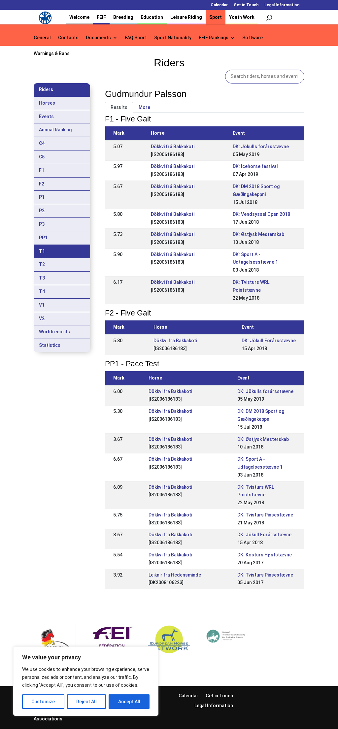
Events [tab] (46, 116)
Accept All (129, 701)
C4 (42, 143)
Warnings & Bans (52, 53)
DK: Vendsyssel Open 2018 (261, 214)
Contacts (68, 37)
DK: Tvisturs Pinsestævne (265, 514)
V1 (42, 305)
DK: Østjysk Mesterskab (258, 234)
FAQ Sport (136, 37)
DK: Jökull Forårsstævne (269, 340)
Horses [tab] (47, 103)
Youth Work (241, 17)
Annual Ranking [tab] (55, 129)
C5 (42, 156)
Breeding (123, 17)
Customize (43, 701)
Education (152, 17)
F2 (41, 183)
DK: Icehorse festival (255, 166)
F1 (41, 170)
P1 (42, 197)
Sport (215, 17)
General (42, 37)
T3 (42, 278)
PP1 (43, 237)
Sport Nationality (172, 37)
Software (252, 37)
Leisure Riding (186, 17)
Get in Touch (246, 5)
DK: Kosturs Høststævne (264, 554)
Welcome (79, 17)
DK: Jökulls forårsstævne (261, 146)
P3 (42, 224)
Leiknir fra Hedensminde (175, 575)
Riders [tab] (46, 89)
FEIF (101, 17)
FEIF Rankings (213, 37)
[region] (85, 681)
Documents (98, 37)
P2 (42, 210)
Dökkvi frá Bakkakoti (172, 146)
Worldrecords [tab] (54, 331)
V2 (42, 318)
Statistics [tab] (49, 345)
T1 (42, 251)
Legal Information (281, 5)
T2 (42, 264)
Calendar (219, 5)
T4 (42, 291)
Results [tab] (119, 107)
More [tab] (144, 107)
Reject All (86, 701)
